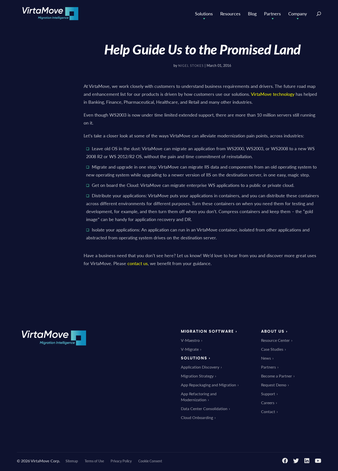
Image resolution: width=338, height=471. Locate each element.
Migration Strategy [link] (197, 376)
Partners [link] (272, 13)
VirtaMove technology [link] (272, 94)
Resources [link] (230, 13)
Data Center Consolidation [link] (204, 408)
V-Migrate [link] (190, 349)
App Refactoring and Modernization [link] (199, 396)
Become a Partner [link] (276, 376)
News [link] (266, 358)
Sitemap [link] (72, 460)
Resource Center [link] (275, 340)
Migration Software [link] (207, 331)
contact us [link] (137, 263)
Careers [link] (267, 402)
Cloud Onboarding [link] (197, 417)
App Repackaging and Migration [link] (208, 385)
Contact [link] (268, 411)
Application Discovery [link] (200, 367)
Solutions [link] (204, 13)
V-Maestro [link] (190, 340)
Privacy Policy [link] (121, 460)
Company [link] (297, 13)
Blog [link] (252, 13)
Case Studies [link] (272, 349)
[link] (50, 13)
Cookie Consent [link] (150, 460)
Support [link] (268, 394)
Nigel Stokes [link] (191, 65)
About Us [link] (273, 331)
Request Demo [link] (273, 385)
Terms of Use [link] (94, 460)
